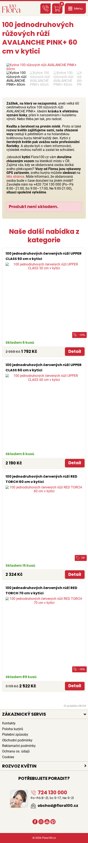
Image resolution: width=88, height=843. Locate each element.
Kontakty (9, 723)
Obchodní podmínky (17, 740)
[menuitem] (17, 79)
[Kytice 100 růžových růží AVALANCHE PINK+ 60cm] (44, 67)
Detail (74, 351)
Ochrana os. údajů (16, 751)
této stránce (15, 177)
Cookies (8, 757)
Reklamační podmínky (19, 746)
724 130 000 (52, 792)
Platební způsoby (15, 734)
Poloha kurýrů (12, 729)
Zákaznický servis (24, 714)
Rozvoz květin (19, 766)
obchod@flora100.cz (57, 805)
